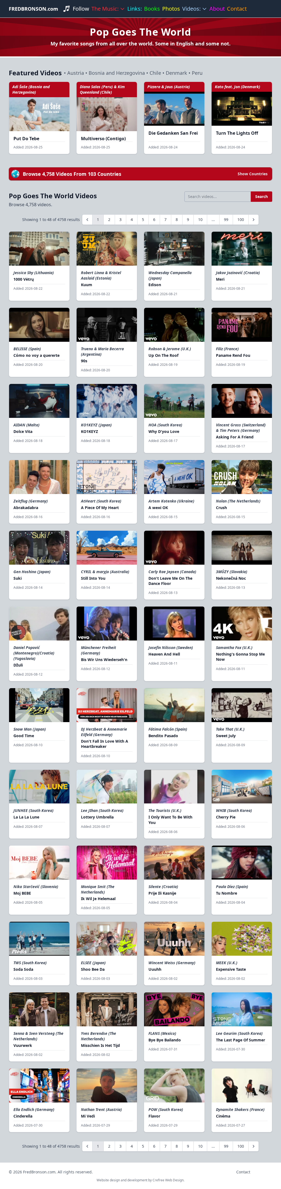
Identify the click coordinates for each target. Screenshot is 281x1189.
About (217, 8)
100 (240, 219)
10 (200, 219)
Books (152, 8)
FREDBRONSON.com (33, 8)
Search (261, 196)
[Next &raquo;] (253, 219)
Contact (237, 8)
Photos (171, 8)
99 (226, 219)
